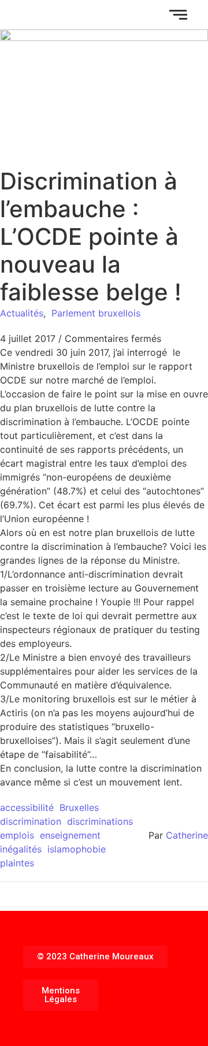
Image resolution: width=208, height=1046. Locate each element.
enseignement (70, 835)
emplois (17, 835)
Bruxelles (79, 807)
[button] (95, 957)
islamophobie (76, 849)
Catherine (187, 835)
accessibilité (27, 807)
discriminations (100, 821)
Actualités (21, 313)
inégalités (21, 849)
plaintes (17, 863)
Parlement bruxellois (95, 313)
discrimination (30, 821)
